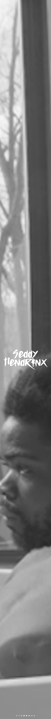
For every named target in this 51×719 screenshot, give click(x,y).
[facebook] (16, 715)
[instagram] (21, 715)
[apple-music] (29, 715)
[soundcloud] (31, 715)
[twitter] (19, 716)
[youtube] (24, 715)
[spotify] (26, 715)
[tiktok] (34, 715)
